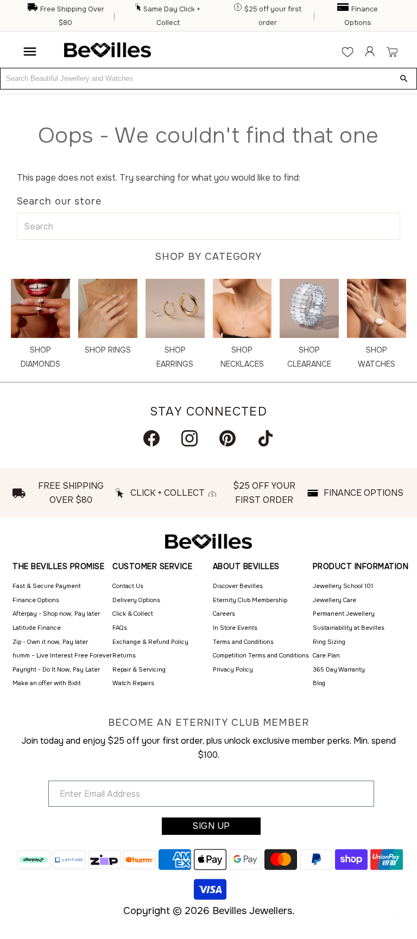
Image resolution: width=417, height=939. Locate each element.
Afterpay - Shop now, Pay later (56, 613)
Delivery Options (136, 600)
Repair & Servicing (139, 669)
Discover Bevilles (238, 586)
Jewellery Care (334, 600)
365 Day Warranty (339, 669)
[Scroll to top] (395, 917)
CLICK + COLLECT (167, 493)
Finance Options (35, 600)
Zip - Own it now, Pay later (50, 642)
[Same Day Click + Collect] (138, 9)
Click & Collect (132, 613)
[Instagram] (189, 438)
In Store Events (235, 627)
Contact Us (127, 586)
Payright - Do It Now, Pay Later (56, 669)
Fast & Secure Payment (46, 586)
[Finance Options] (343, 9)
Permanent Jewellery (344, 613)
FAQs (119, 627)
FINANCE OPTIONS (363, 493)
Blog (319, 683)
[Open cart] (392, 52)
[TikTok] (265, 438)
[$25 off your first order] (238, 9)
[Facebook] (151, 438)
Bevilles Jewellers (252, 910)
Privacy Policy (233, 669)
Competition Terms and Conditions (261, 655)
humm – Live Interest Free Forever (62, 655)
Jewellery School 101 (343, 586)
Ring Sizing (329, 642)
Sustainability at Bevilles (348, 627)
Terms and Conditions (243, 642)
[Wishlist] (347, 51)
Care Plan (326, 655)
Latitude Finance (36, 627)
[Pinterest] (227, 438)
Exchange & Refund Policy (150, 642)
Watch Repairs (133, 683)
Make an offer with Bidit (46, 683)
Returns (124, 655)
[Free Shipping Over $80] (33, 9)
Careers (224, 613)
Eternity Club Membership (250, 600)
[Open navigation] (30, 51)
